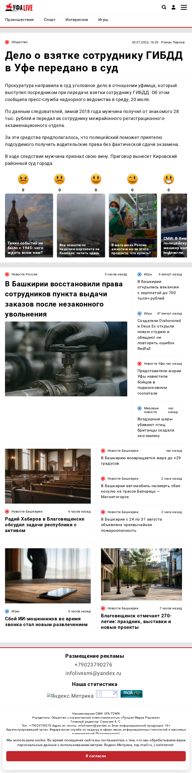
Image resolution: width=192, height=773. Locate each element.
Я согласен (96, 756)
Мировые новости (151, 410)
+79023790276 (93, 665)
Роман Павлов (172, 42)
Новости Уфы (154, 363)
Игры (148, 274)
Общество (20, 42)
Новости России (25, 274)
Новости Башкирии (27, 511)
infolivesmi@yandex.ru (94, 673)
